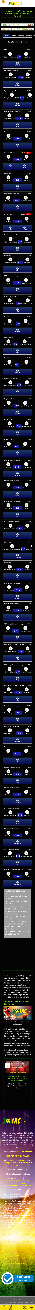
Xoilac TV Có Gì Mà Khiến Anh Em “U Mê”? (16, 902)
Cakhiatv (17, 1299)
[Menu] (3, 1)
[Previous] (5, 1079)
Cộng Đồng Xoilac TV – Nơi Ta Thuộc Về (16, 917)
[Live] (17, 1307)
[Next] (30, 1079)
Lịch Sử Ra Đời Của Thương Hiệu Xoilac (16, 892)
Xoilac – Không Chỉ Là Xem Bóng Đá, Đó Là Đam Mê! (17, 933)
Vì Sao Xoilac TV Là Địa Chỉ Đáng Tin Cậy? (15, 907)
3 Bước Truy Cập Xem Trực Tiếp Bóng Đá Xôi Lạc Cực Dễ (16, 922)
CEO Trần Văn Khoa (24, 1152)
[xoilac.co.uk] (17, 3)
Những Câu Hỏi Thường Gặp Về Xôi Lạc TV (16, 927)
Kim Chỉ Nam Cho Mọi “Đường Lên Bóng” (16, 897)
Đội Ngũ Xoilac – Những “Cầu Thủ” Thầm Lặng (15, 912)
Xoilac (6, 976)
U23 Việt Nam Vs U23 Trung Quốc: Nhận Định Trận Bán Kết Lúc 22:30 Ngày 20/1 (17, 1078)
